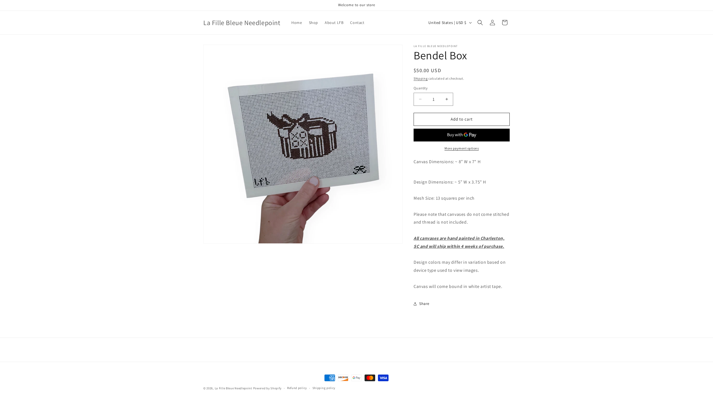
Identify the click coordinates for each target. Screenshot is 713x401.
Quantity (421, 88)
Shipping (421, 78)
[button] (480, 22)
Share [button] (424, 303)
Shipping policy (324, 388)
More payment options (462, 148)
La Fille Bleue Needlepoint (233, 388)
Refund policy (297, 388)
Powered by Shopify (267, 388)
